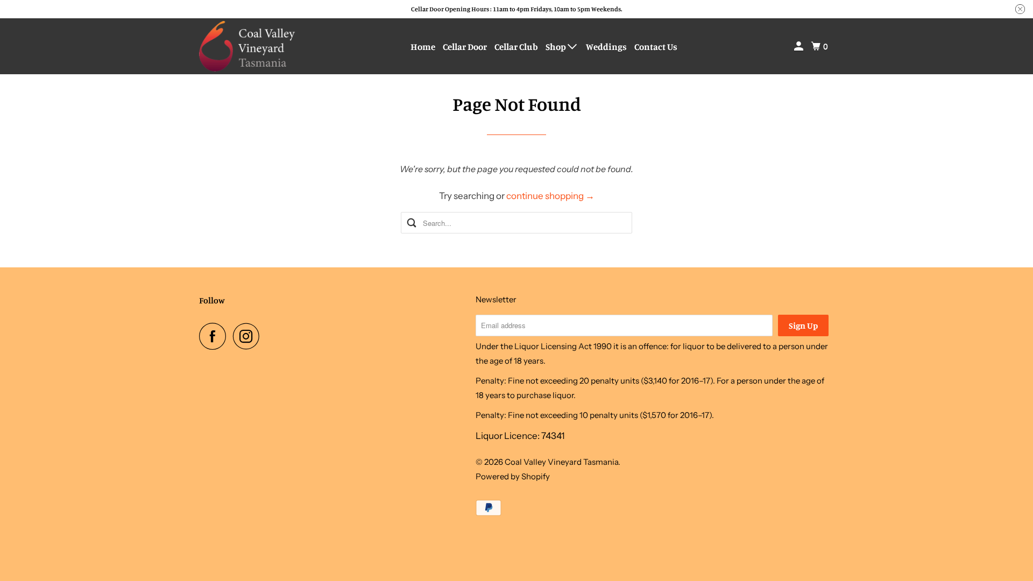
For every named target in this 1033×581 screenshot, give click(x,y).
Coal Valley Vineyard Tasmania (561, 462)
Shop (557, 46)
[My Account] (799, 46)
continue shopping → (550, 195)
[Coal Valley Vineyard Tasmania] (247, 46)
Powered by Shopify (513, 476)
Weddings (606, 46)
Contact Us (655, 46)
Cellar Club (516, 46)
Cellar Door (465, 46)
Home (423, 46)
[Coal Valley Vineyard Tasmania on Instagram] (249, 336)
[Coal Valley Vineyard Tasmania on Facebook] (215, 336)
